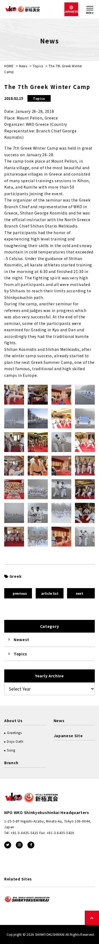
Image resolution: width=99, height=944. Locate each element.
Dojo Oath (15, 741)
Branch (11, 762)
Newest (21, 639)
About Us (13, 720)
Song (11, 750)
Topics (38, 66)
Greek (15, 576)
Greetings (14, 732)
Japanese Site (68, 735)
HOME (9, 66)
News (23, 66)
